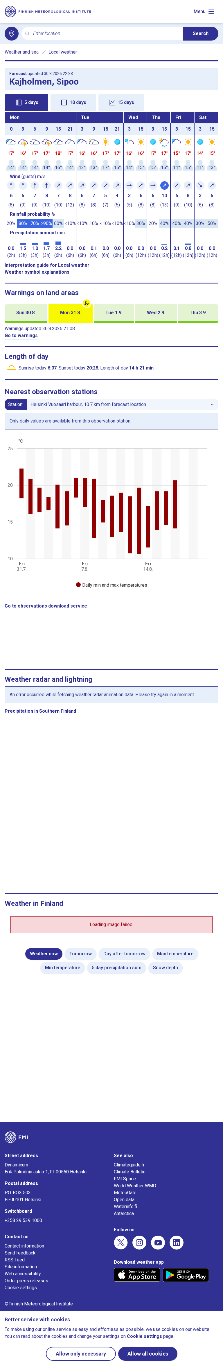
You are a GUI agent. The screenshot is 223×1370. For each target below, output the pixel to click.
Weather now (44, 953)
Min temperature (62, 967)
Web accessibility (23, 1273)
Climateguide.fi (129, 1165)
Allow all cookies (147, 1354)
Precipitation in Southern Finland (40, 711)
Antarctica (124, 1213)
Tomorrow (80, 953)
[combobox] (105, 34)
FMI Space (125, 1178)
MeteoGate (125, 1192)
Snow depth (165, 967)
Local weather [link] (62, 52)
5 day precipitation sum (116, 967)
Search (200, 33)
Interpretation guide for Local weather (47, 265)
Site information (21, 1267)
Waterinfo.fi (125, 1206)
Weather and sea (22, 52)
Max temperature (175, 953)
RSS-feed (15, 1260)
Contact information (24, 1246)
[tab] (26, 102)
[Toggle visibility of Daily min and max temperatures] (111, 585)
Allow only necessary (81, 1354)
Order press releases (26, 1280)
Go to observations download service (46, 606)
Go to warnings (21, 335)
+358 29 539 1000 (23, 1220)
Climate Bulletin (129, 1172)
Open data (124, 1199)
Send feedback (20, 1253)
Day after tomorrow (124, 953)
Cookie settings (21, 1287)
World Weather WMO (135, 1185)
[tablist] (111, 102)
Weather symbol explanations (37, 272)
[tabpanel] (111, 185)
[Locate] (12, 34)
